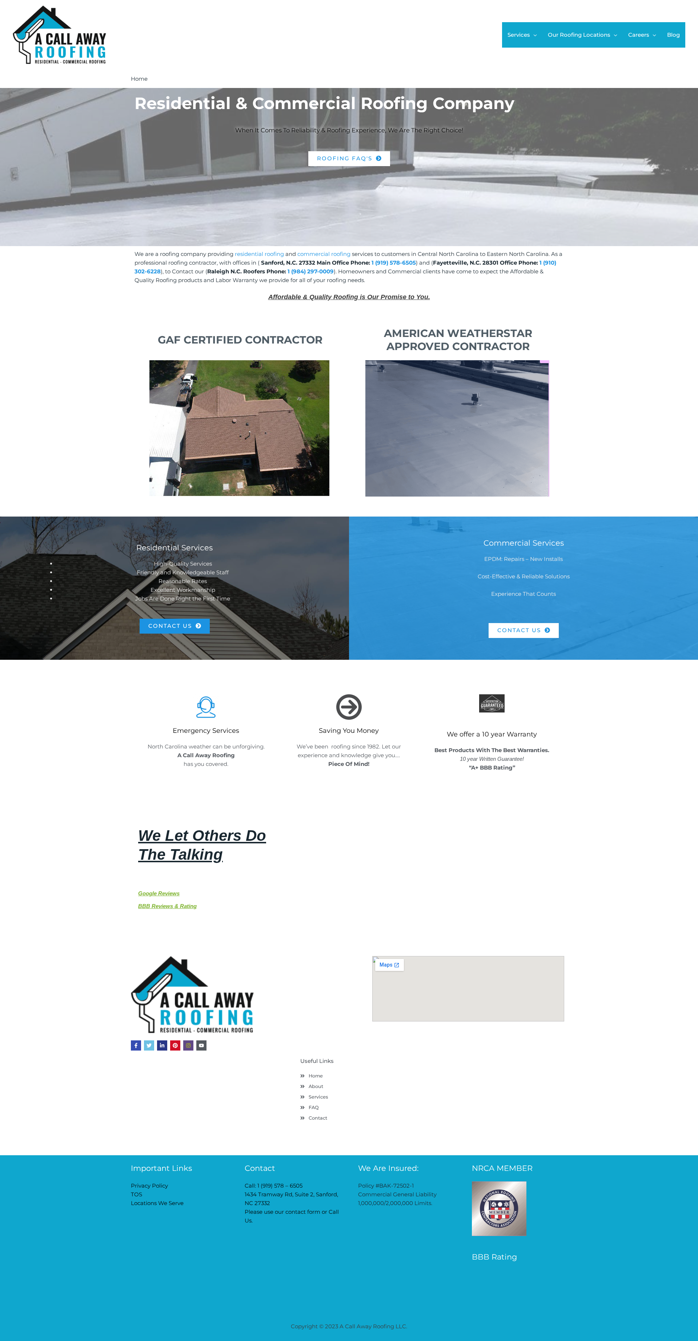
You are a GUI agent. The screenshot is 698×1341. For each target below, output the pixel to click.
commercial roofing (323, 253)
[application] (533, 34)
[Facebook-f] (136, 1045)
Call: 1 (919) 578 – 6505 (273, 1185)
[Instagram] (188, 1045)
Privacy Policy (149, 1185)
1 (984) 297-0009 (311, 271)
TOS (136, 1194)
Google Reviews (159, 893)
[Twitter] (149, 1045)
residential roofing (259, 253)
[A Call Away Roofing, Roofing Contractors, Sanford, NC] (499, 1282)
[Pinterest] (175, 1045)
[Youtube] (201, 1045)
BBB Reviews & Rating (167, 906)
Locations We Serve (157, 1203)
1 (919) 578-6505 (394, 262)
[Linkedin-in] (162, 1045)
